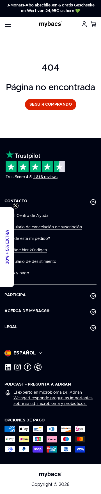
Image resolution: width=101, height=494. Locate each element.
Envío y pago (16, 273)
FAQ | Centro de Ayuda (26, 216)
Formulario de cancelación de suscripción (43, 227)
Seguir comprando (50, 104)
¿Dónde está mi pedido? (27, 239)
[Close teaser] (16, 205)
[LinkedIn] (7, 367)
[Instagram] (17, 367)
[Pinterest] (38, 367)
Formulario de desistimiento (30, 262)
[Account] (84, 24)
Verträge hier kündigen (25, 250)
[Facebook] (27, 367)
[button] (94, 24)
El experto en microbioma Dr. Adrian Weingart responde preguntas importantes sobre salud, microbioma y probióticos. (53, 398)
